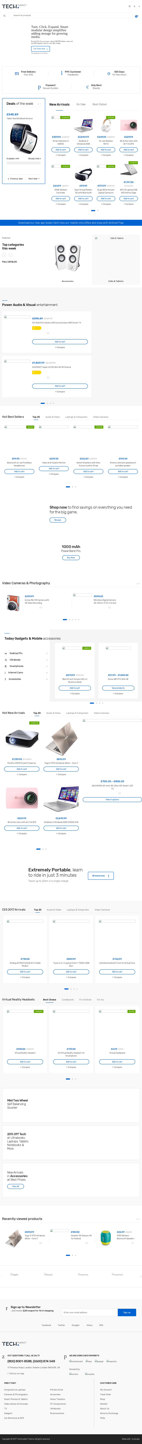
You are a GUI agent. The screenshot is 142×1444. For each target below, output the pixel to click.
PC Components (58, 1404)
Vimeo (89, 1325)
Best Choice (49, 1000)
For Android (85, 1000)
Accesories (55, 1394)
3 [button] (50, 403)
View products (118, 688)
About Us (104, 1408)
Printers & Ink (56, 1390)
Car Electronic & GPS (14, 1418)
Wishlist (103, 1404)
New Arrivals (59, 104)
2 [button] (97, 210)
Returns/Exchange (109, 1413)
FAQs (102, 1418)
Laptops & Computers (76, 417)
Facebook (46, 1325)
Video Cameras (100, 417)
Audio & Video (52, 417)
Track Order (105, 1394)
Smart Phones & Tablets (16, 1399)
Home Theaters (57, 1399)
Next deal (32, 178)
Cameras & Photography (16, 1394)
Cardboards (68, 1000)
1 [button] (93, 210)
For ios (100, 1000)
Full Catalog (9, 262)
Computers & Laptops (15, 1390)
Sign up (126, 1312)
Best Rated (99, 104)
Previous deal (16, 178)
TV (5, 1408)
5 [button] (78, 619)
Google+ (76, 1325)
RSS (101, 1325)
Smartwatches (57, 1413)
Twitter (61, 1325)
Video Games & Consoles (16, 1404)
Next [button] (140, 1276)
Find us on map (16, 1373)
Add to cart (61, 150)
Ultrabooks (55, 1408)
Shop (102, 1399)
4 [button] (53, 403)
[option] (24, 139)
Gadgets (8, 1413)
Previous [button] (1, 1276)
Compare (62, 155)
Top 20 (36, 417)
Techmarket (22, 1439)
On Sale (81, 104)
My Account (106, 1390)
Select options (112, 799)
